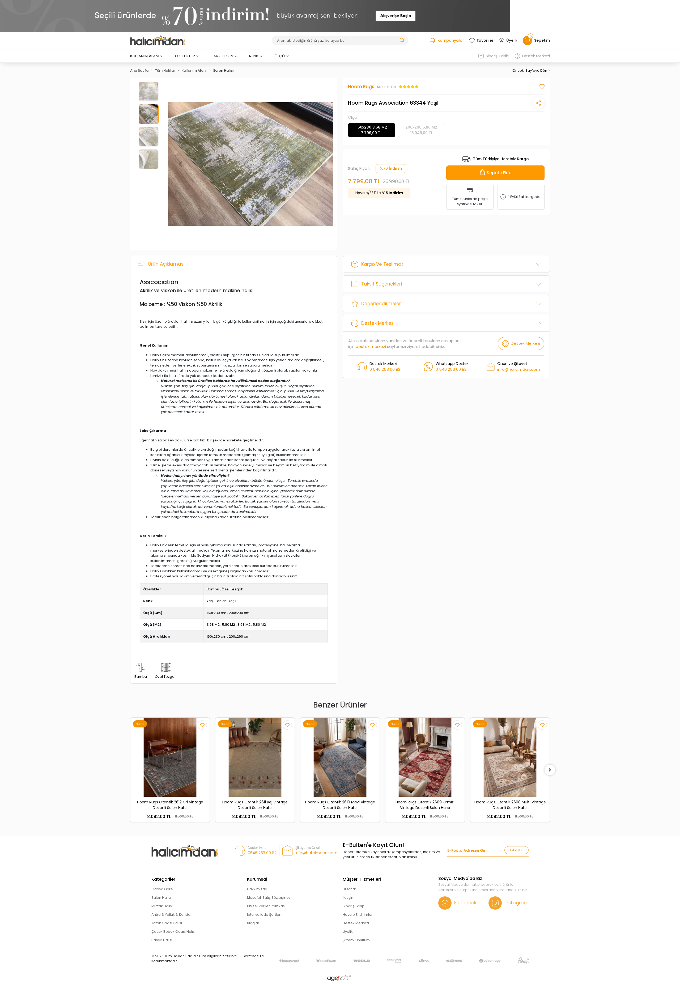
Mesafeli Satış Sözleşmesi (269, 897)
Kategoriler (163, 879)
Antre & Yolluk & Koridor (171, 914)
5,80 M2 (228, 624)
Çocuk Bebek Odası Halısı (173, 931)
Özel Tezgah (232, 589)
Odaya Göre (162, 889)
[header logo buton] (157, 40)
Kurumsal (257, 879)
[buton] (255, 15)
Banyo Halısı (161, 940)
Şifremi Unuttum (356, 940)
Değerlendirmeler (381, 303)
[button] (180, 164)
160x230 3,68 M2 (371, 130)
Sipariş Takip (353, 906)
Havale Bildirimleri (358, 914)
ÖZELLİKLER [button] (185, 56)
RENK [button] (253, 56)
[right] (550, 770)
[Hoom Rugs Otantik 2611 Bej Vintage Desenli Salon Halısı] (255, 757)
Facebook (465, 903)
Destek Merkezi (536, 56)
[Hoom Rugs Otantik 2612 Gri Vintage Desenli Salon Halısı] (170, 757)
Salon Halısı (161, 897)
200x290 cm (239, 612)
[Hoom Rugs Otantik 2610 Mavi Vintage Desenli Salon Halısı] (340, 757)
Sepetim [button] (539, 39)
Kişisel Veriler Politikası (266, 906)
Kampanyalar (450, 40)
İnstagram (516, 903)
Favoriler (485, 40)
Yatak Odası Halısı (166, 923)
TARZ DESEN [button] (222, 56)
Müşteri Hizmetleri (362, 879)
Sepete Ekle (499, 172)
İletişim (349, 897)
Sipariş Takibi (497, 56)
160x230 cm (216, 612)
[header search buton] (402, 40)
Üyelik (511, 40)
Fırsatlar (349, 889)
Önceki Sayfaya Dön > (531, 70)
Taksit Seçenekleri (381, 284)
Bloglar (253, 923)
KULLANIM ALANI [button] (144, 56)
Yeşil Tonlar (216, 600)
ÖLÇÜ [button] (279, 56)
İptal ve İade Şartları (264, 914)
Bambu (213, 589)
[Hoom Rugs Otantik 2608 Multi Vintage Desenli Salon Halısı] (510, 757)
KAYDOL (516, 850)
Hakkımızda (257, 889)
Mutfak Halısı (162, 906)
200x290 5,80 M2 (421, 130)
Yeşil (232, 600)
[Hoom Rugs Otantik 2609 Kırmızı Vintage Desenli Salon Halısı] (425, 757)
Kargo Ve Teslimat (382, 264)
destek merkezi (371, 346)
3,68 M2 (213, 624)
